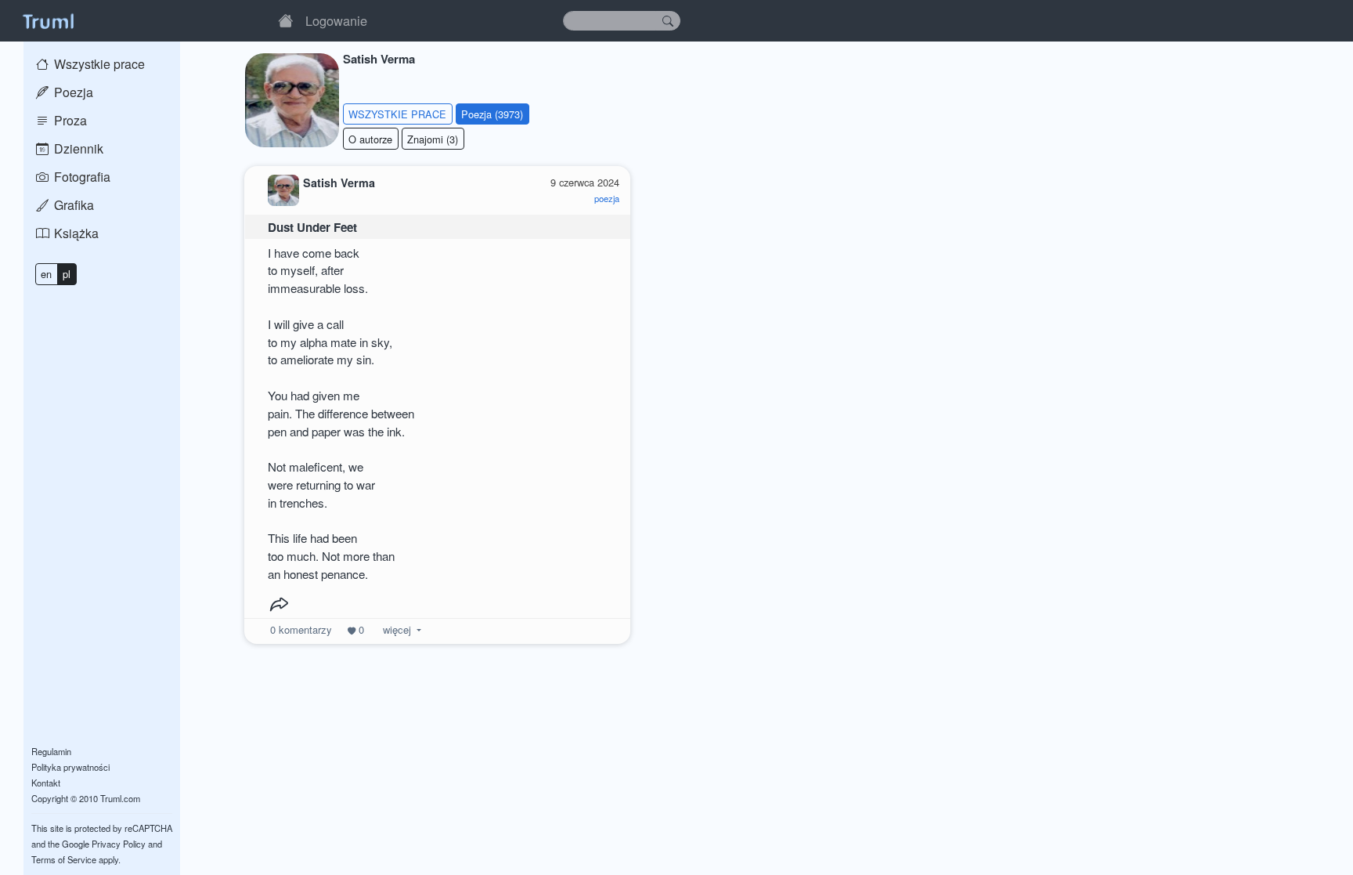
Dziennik (77, 148)
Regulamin (51, 751)
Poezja (72, 92)
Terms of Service (63, 859)
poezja (606, 198)
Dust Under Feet (312, 227)
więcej (397, 629)
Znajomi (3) (432, 139)
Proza (69, 120)
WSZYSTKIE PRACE (397, 114)
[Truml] (47, 20)
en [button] (46, 273)
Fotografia (80, 177)
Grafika (72, 205)
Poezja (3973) (492, 114)
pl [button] (66, 273)
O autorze (370, 139)
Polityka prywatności (70, 767)
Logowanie (336, 20)
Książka (75, 233)
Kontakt (45, 782)
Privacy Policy (119, 843)
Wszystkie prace (98, 64)
